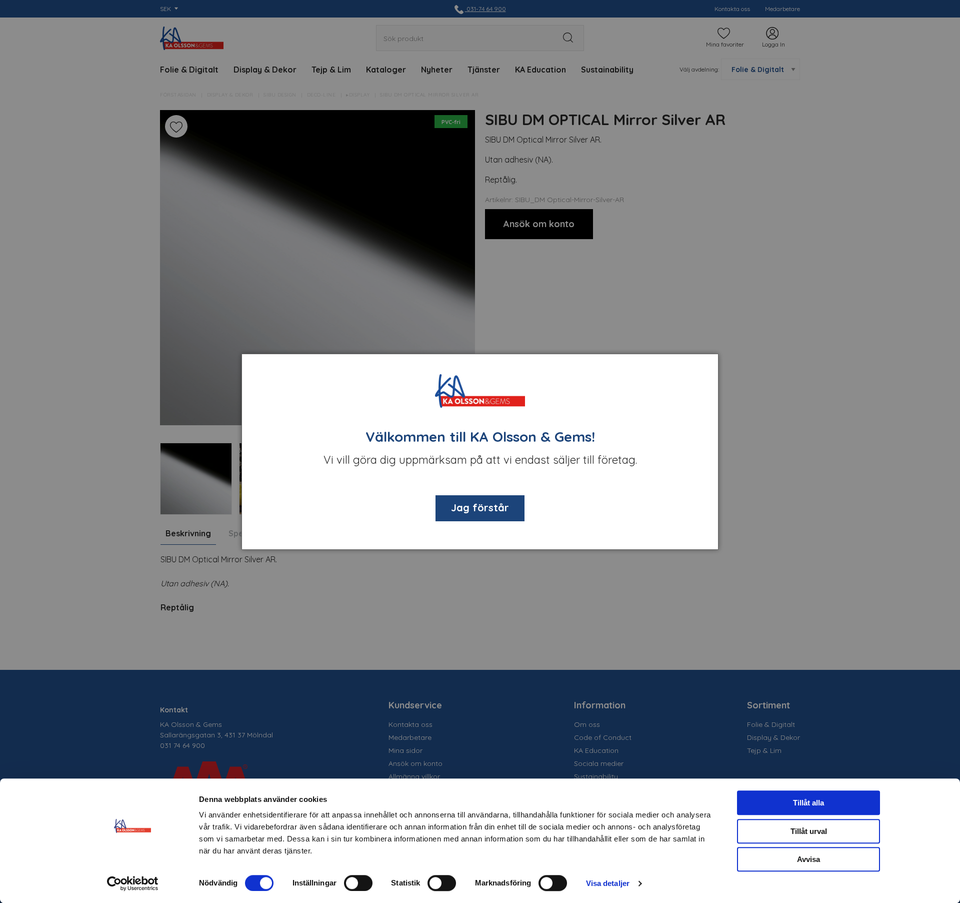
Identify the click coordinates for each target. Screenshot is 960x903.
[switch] (358, 883)
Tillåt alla (808, 802)
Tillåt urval (808, 831)
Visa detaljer (608, 883)
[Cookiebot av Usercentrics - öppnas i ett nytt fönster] (132, 883)
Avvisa (808, 859)
